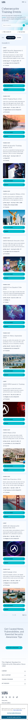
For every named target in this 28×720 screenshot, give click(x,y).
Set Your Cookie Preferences (14, 713)
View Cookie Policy (17, 710)
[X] (6, 697)
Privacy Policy (4, 700)
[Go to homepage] (3, 2)
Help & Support (6, 675)
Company (4, 671)
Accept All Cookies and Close (14, 717)
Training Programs (7, 679)
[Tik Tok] (17, 697)
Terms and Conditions (6, 702)
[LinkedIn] (3, 697)
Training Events (10, 37)
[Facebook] (13, 697)
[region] (14, 712)
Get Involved (5, 683)
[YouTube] (10, 697)
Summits (4, 17)
